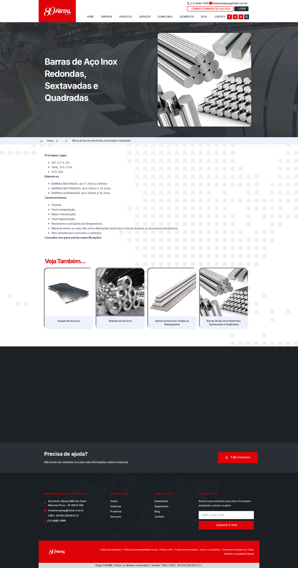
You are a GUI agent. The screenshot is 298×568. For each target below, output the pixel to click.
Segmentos (187, 17)
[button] (246, 16)
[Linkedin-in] (241, 16)
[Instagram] (235, 16)
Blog (204, 17)
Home (90, 17)
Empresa (106, 17)
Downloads (165, 17)
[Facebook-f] (229, 16)
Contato (219, 17)
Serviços (145, 17)
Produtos (125, 17)
